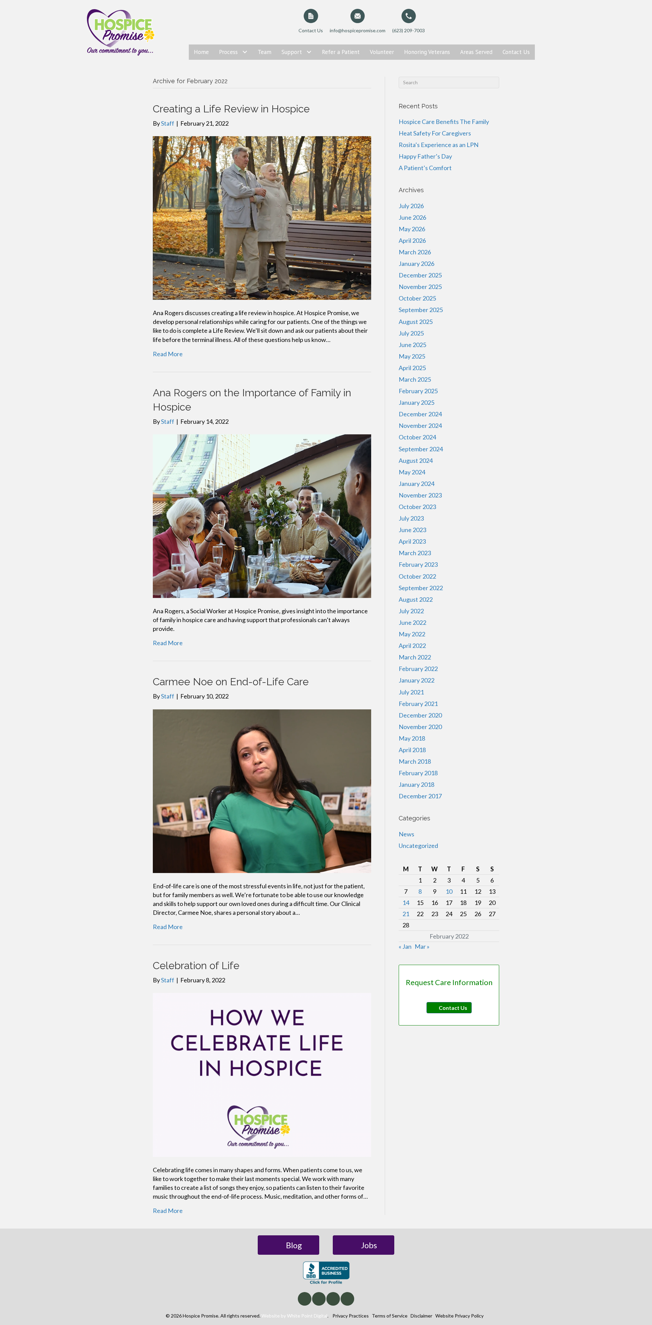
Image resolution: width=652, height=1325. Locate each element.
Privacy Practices (350, 1316)
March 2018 (415, 761)
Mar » (422, 946)
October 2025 (417, 298)
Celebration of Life (196, 966)
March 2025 (415, 379)
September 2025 (421, 309)
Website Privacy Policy (459, 1316)
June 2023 (412, 529)
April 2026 (412, 240)
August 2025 (416, 321)
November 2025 (420, 286)
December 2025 (420, 275)
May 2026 (412, 229)
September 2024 (421, 449)
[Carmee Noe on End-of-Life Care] (262, 790)
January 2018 (416, 784)
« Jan (405, 946)
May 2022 (412, 634)
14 (405, 902)
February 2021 (418, 703)
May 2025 (412, 356)
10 (449, 891)
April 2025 (412, 367)
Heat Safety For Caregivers (435, 133)
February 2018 (418, 773)
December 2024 (420, 414)
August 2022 (416, 599)
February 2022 (418, 668)
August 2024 (416, 460)
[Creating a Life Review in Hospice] (262, 217)
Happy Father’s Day (425, 156)
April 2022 (412, 645)
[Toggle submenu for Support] (309, 52)
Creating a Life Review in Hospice (231, 109)
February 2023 (418, 564)
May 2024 (412, 472)
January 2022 (416, 680)
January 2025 (416, 402)
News (406, 834)
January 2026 (416, 263)
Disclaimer (421, 1316)
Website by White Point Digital (294, 1316)
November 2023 (420, 495)
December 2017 (420, 796)
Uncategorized (418, 845)
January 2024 (416, 483)
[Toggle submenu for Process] (245, 52)
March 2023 (415, 553)
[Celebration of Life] (262, 1074)
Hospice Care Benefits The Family (444, 121)
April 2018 (412, 750)
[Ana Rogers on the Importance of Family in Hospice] (262, 515)
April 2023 (412, 541)
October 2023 (417, 506)
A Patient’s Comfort (425, 167)
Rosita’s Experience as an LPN (438, 144)
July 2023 (411, 518)
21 (405, 914)
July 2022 (411, 611)
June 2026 (412, 217)
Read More (168, 354)
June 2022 (412, 622)
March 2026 (415, 252)
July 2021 (411, 692)
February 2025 (418, 391)
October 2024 (417, 437)
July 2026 (411, 206)
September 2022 (421, 588)
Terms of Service (390, 1316)
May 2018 (412, 738)
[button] (304, 1299)
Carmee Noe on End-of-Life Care (231, 682)
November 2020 (420, 726)
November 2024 (420, 425)
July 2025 (411, 333)
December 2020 (420, 715)
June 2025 (412, 344)
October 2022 (417, 576)
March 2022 (415, 657)
